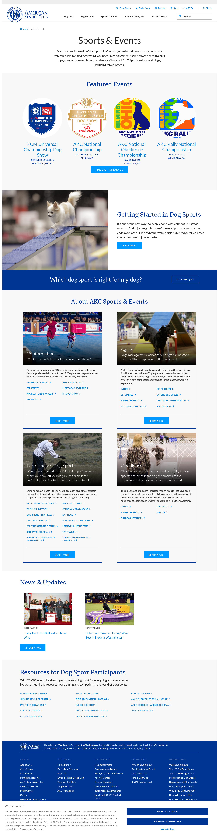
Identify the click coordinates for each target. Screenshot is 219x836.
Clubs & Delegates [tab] (135, 16)
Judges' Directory (104, 782)
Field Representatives (132, 406)
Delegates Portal (103, 764)
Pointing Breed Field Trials (41, 526)
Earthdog (68, 515)
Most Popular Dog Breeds (182, 777)
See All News (33, 647)
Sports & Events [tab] (109, 16)
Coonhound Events (37, 509)
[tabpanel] (42, 132)
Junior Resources (71, 382)
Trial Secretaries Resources (172, 400)
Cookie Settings (168, 829)
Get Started (33, 388)
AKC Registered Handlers (40, 394)
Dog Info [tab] (68, 16)
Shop (176, 8)
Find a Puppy (144, 8)
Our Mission (26, 769)
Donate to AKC (140, 773)
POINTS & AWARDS (140, 693)
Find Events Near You (109, 169)
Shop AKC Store (65, 786)
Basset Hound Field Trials (40, 503)
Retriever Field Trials (38, 532)
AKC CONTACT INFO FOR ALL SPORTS (149, 699)
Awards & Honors (29, 786)
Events (124, 389)
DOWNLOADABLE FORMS (32, 693)
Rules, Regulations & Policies (109, 773)
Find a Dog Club (140, 777)
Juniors (161, 512)
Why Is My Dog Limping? (181, 790)
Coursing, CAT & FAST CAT (75, 509)
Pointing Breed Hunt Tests (76, 520)
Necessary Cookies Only (167, 821)
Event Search (125, 8)
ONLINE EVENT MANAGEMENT (90, 711)
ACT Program (164, 389)
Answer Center (102, 777)
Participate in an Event (143, 769)
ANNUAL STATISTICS (30, 711)
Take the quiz (185, 279)
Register (162, 8)
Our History (26, 773)
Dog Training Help (66, 782)
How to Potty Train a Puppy (183, 799)
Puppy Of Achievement (74, 388)
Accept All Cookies (167, 811)
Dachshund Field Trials (39, 515)
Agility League (164, 406)
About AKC (26, 764)
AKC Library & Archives (32, 782)
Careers (24, 795)
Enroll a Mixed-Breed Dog (70, 777)
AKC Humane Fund (142, 782)
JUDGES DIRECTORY (85, 705)
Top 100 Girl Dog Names (181, 769)
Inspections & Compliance (108, 790)
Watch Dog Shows (178, 764)
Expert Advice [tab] (159, 16)
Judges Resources (130, 400)
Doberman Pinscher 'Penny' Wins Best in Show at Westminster (106, 635)
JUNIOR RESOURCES (141, 711)
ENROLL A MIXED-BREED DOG (90, 716)
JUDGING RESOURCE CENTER (34, 699)
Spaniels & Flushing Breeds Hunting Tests (41, 538)
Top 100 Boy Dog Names (181, 773)
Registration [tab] (87, 16)
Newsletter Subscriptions (33, 799)
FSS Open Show (70, 394)
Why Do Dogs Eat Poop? (181, 786)
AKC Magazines (65, 790)
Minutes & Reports (29, 777)
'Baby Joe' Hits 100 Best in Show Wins (45, 635)
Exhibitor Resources (38, 382)
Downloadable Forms (106, 769)
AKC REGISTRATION (30, 716)
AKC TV (189, 8)
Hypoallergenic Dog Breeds (183, 782)
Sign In (209, 8)
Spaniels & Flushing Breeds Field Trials (76, 538)
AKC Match (32, 399)
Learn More (62, 420)
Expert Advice (31, 628)
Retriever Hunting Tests (75, 526)
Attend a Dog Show (142, 764)
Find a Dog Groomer (67, 769)
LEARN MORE (129, 245)
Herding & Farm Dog (37, 520)
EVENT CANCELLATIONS (32, 705)
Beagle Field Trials (72, 503)
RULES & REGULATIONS (87, 693)
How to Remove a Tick (180, 795)
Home (23, 28)
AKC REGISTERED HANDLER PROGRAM (150, 705)
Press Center (26, 790)
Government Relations (106, 786)
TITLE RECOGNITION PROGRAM (91, 699)
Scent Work (69, 532)
